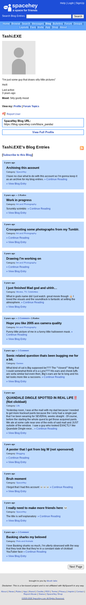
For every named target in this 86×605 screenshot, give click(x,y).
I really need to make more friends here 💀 (37, 508)
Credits (40, 591)
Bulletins (58, 23)
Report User (13, 114)
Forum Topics (31, 106)
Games (19, 363)
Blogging (20, 453)
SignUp (80, 3)
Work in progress (19, 200)
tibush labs (52, 581)
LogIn (70, 3)
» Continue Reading (55, 179)
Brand (32, 591)
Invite (41, 27)
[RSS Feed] (82, 148)
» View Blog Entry (16, 183)
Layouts (23, 27)
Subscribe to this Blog (17, 154)
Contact (80, 591)
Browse (15, 23)
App (48, 27)
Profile (17, 106)
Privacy (62, 591)
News (11, 591)
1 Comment (23, 318)
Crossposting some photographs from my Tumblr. (42, 229)
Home (6, 23)
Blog (48, 23)
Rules (18, 591)
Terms (54, 591)
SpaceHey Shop (55, 594)
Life (18, 406)
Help (63, 3)
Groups (78, 23)
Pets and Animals (24, 541)
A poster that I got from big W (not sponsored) (39, 449)
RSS (47, 591)
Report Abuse (30, 594)
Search (78, 16)
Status (42, 594)
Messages (38, 23)
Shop (55, 27)
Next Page (76, 566)
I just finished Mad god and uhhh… (31, 288)
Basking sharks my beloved (26, 537)
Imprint (71, 591)
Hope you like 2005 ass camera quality (34, 323)
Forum (68, 23)
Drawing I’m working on (23, 258)
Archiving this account (22, 167)
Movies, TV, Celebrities (27, 292)
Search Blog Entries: (13, 15)
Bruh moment (16, 478)
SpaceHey (21, 172)
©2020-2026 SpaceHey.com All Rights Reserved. (43, 598)
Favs (33, 27)
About (63, 27)
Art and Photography (26, 204)
